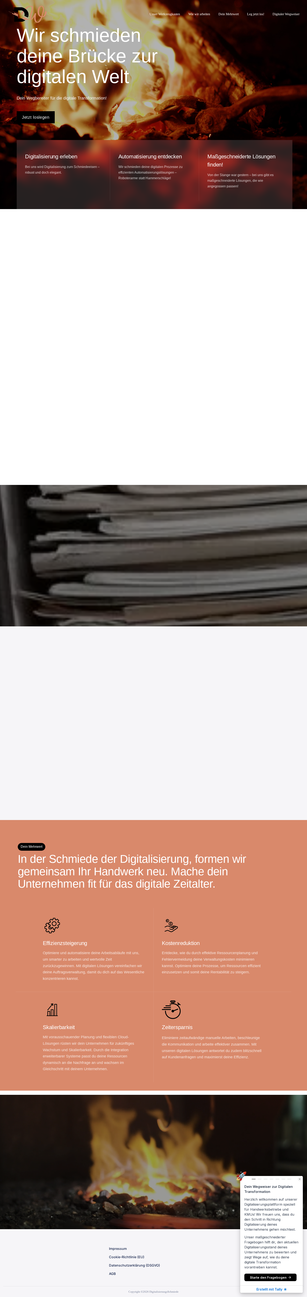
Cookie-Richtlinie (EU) (126, 1257)
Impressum (118, 1249)
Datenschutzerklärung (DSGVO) (134, 1265)
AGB (112, 1274)
